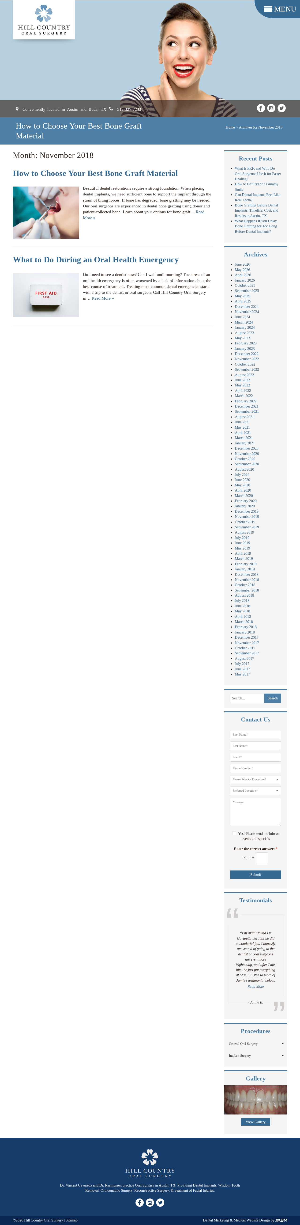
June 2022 (242, 380)
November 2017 (247, 643)
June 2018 (242, 606)
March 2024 (244, 322)
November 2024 (247, 312)
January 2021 (245, 443)
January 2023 (245, 349)
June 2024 (242, 317)
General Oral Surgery (243, 1044)
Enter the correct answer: (256, 849)
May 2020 (242, 485)
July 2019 (242, 538)
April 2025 (243, 301)
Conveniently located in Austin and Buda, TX (64, 109)
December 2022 (247, 354)
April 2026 (243, 275)
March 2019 (244, 559)
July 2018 (242, 601)
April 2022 (243, 391)
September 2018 (247, 590)
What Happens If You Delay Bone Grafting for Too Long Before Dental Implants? (256, 226)
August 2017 (244, 658)
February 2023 (246, 343)
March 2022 (244, 396)
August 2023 (244, 333)
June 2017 (242, 669)
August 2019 (244, 532)
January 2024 (245, 327)
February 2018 (246, 627)
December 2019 (247, 511)
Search (273, 698)
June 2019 (242, 543)
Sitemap (72, 1220)
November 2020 (247, 454)
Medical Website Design (252, 1220)
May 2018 (242, 611)
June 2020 (242, 480)
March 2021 (244, 438)
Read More (256, 986)
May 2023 (242, 338)
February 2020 (246, 501)
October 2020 (245, 459)
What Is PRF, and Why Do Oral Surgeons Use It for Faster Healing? (258, 173)
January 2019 (245, 569)
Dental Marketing (216, 1220)
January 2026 (245, 280)
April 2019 (243, 553)
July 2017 (242, 664)
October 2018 (245, 585)
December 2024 (247, 307)
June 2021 (242, 422)
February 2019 (246, 564)
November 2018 (247, 580)
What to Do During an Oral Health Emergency (96, 259)
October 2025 (245, 285)
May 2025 (242, 296)
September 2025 (247, 291)
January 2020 (245, 506)
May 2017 (242, 674)
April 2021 (243, 433)
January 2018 (245, 632)
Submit (255, 875)
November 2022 (247, 359)
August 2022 (244, 375)
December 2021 (247, 406)
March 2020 (244, 496)
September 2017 (247, 653)
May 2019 (242, 548)
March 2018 (244, 622)
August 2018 (244, 595)
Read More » (103, 298)
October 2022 (245, 364)
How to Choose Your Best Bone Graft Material (95, 173)
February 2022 (246, 401)
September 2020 (247, 464)
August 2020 (244, 469)
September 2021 (247, 411)
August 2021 (244, 417)
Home (230, 127)
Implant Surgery (240, 1055)
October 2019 (245, 522)
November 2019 (247, 517)
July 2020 (242, 475)
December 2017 (247, 637)
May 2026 (242, 270)
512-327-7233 (129, 109)
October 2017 (245, 648)
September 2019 (247, 527)
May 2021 (242, 427)
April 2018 (243, 616)
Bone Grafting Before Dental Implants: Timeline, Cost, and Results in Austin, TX (256, 210)
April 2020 (243, 490)
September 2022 (247, 369)
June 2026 (242, 264)
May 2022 (242, 385)
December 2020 (247, 448)
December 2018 (247, 574)
